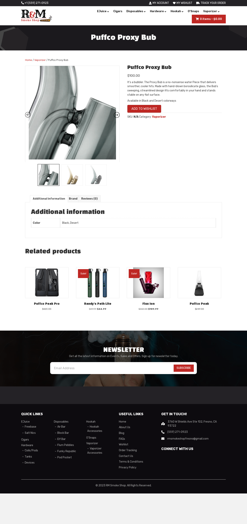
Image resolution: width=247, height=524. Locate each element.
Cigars (117, 11)
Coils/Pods (31, 450)
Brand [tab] (73, 198)
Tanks (28, 456)
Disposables (134, 11)
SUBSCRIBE (184, 368)
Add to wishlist (144, 109)
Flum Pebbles (65, 445)
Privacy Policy (127, 467)
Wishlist (123, 444)
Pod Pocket (64, 457)
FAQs (122, 439)
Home (28, 60)
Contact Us (126, 456)
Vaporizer (210, 11)
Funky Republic (66, 451)
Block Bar (63, 433)
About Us (124, 427)
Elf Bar (61, 439)
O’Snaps (193, 11)
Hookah (176, 11)
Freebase (30, 426)
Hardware (157, 11)
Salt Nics (30, 433)
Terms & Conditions (131, 461)
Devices (30, 462)
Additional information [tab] (49, 198)
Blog (121, 433)
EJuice (102, 11)
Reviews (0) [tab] (89, 198)
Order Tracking (128, 450)
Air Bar (61, 426)
